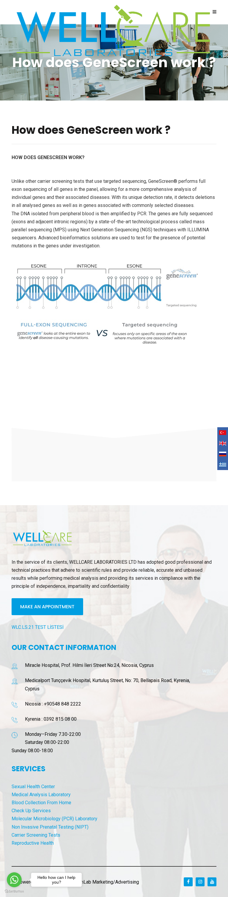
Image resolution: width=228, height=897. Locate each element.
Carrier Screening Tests (36, 835)
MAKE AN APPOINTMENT (47, 606)
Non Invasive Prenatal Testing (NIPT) (50, 827)
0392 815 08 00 (60, 719)
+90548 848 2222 (62, 704)
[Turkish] (222, 432)
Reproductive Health (33, 843)
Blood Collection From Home (41, 802)
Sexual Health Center (33, 786)
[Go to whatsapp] (14, 879)
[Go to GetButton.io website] (14, 891)
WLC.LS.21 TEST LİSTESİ (38, 627)
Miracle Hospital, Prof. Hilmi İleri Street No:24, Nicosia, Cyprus (89, 665)
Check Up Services (31, 810)
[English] (222, 443)
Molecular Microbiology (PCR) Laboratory (54, 818)
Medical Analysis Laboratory (41, 794)
